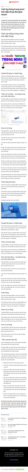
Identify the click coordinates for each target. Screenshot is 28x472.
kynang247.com (12, 469)
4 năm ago (11, 421)
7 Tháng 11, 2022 (4, 17)
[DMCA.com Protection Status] (20, 469)
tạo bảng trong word (14, 28)
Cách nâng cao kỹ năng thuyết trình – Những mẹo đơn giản (16, 431)
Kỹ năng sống (7, 6)
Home (2, 6)
